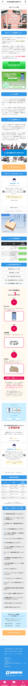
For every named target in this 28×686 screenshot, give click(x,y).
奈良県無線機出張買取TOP (9, 648)
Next (24, 191)
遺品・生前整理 (19, 651)
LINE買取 (10, 651)
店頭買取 (6, 651)
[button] (25, 378)
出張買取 (16, 648)
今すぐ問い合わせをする (14, 167)
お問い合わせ (19, 653)
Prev (3, 191)
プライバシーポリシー (12, 653)
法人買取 (14, 651)
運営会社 (6, 653)
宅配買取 (20, 648)
